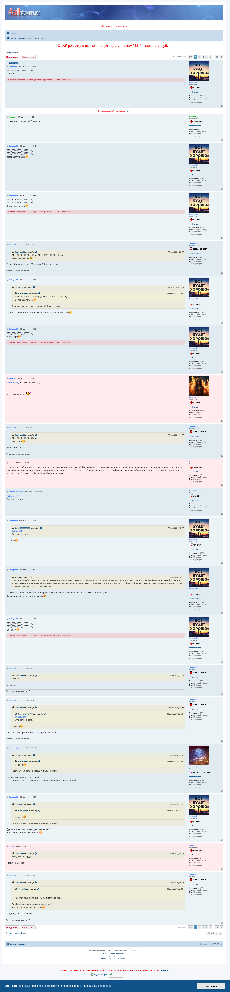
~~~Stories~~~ (195, 92)
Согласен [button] (211, 986)
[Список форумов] (24, 13)
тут (128, 111)
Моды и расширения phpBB (114, 956)
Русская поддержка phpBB (114, 953)
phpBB (108, 950)
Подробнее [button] (105, 985)
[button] (190, 57)
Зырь (17, 577)
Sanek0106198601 (22, 528)
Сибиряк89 (20, 252)
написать (165, 970)
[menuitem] (11, 33)
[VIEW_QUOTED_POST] (35, 252)
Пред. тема (12, 56)
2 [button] (199, 56)
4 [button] (206, 56)
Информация (196, 102)
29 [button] (217, 56)
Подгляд (11, 52)
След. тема (28, 56)
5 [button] (210, 56)
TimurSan (19, 287)
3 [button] (203, 56)
